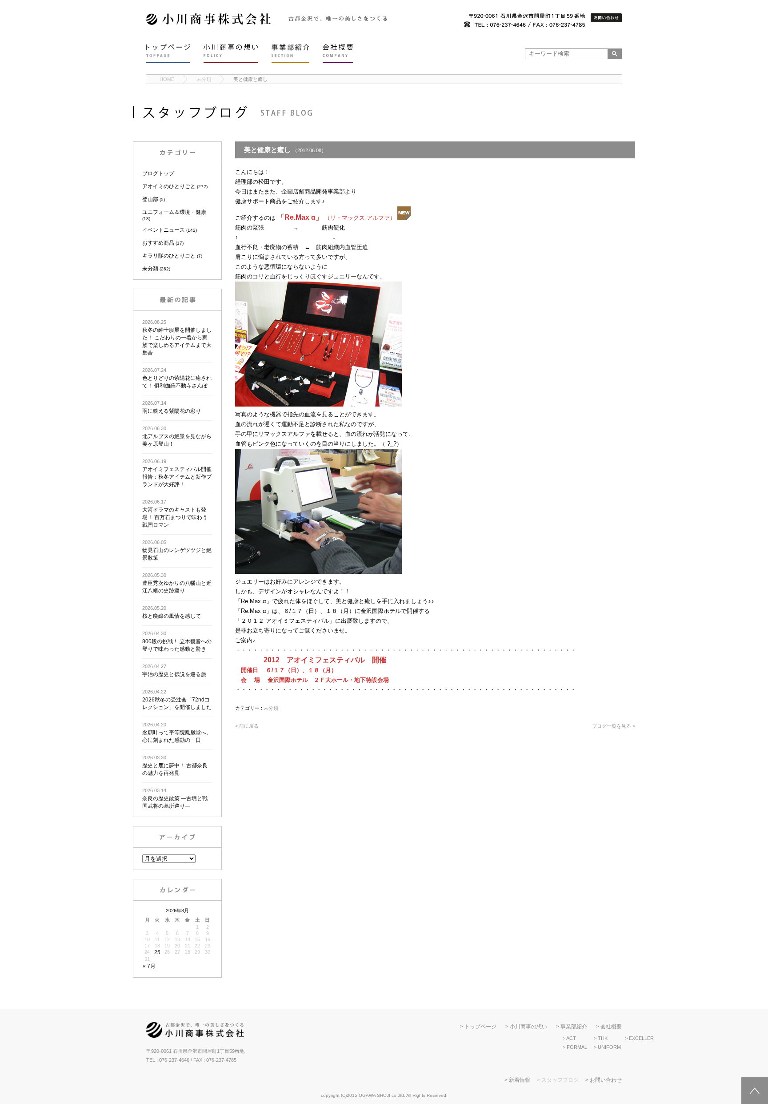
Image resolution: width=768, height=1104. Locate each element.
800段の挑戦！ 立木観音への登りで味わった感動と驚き (177, 641)
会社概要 (611, 1026)
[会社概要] (338, 53)
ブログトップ (158, 173)
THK (603, 1038)
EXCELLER (641, 1038)
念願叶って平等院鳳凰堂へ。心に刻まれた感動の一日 (177, 732)
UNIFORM (609, 1047)
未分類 (203, 79)
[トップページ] (168, 53)
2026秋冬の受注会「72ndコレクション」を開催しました (177, 699)
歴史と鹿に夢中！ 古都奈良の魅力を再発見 (175, 765)
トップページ (480, 1026)
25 (157, 952)
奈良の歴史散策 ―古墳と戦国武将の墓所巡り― (175, 798)
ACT (571, 1038)
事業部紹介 (573, 1026)
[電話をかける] (524, 20)
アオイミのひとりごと (169, 186)
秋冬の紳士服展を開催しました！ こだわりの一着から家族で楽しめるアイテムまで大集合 (177, 337)
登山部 (150, 199)
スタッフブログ (560, 1080)
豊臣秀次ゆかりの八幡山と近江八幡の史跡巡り (177, 583)
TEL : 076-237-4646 (167, 1060)
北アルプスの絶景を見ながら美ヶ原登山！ (177, 436)
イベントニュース (163, 230)
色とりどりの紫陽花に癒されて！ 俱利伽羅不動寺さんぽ (177, 378)
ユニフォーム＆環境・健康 (174, 212)
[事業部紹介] (290, 53)
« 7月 (149, 966)
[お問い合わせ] (606, 18)
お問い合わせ (606, 1080)
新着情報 (519, 1080)
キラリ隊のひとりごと (169, 256)
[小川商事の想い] (231, 53)
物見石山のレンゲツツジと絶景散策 (177, 550)
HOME (167, 79)
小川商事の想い (528, 1026)
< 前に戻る (247, 726)
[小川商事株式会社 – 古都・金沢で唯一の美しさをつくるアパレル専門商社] (208, 23)
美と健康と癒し (250, 79)
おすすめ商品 (158, 243)
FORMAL (577, 1047)
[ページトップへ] (754, 1090)
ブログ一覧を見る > (613, 726)
